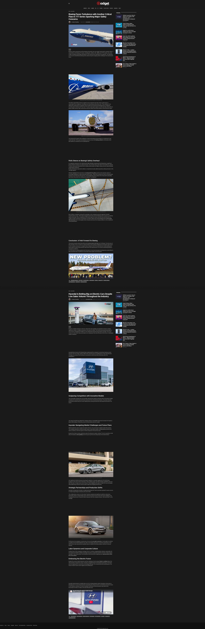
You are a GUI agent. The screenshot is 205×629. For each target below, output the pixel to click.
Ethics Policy (35, 625)
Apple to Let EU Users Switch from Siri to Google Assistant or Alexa (129, 31)
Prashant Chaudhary (75, 299)
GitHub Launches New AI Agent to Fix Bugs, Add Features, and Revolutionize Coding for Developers (129, 18)
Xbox (120, 8)
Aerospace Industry (74, 280)
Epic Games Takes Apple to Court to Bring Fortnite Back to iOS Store (129, 65)
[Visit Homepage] (103, 3)
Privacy (9, 625)
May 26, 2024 (83, 299)
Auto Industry (73, 616)
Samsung (116, 8)
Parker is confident (103, 561)
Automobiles (72, 11)
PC (97, 8)
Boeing (96, 280)
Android (85, 8)
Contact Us (1, 625)
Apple (89, 8)
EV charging (92, 616)
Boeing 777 (101, 280)
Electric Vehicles (86, 616)
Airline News (92, 280)
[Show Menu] (69, 3)
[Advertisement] (91, 66)
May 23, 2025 (125, 21)
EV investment (97, 616)
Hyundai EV (107, 616)
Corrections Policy (29, 625)
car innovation (79, 616)
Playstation (106, 8)
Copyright (12, 625)
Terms (6, 625)
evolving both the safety (91, 172)
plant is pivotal (98, 541)
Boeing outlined (99, 140)
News (91, 299)
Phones (101, 8)
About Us (16, 625)
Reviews (111, 8)
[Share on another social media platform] (70, 50)
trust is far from (94, 243)
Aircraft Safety (86, 280)
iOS (95, 8)
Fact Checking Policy (22, 625)
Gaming (92, 8)
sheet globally (80, 434)
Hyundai (102, 616)
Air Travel (80, 280)
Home (69, 11)
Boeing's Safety (106, 280)
